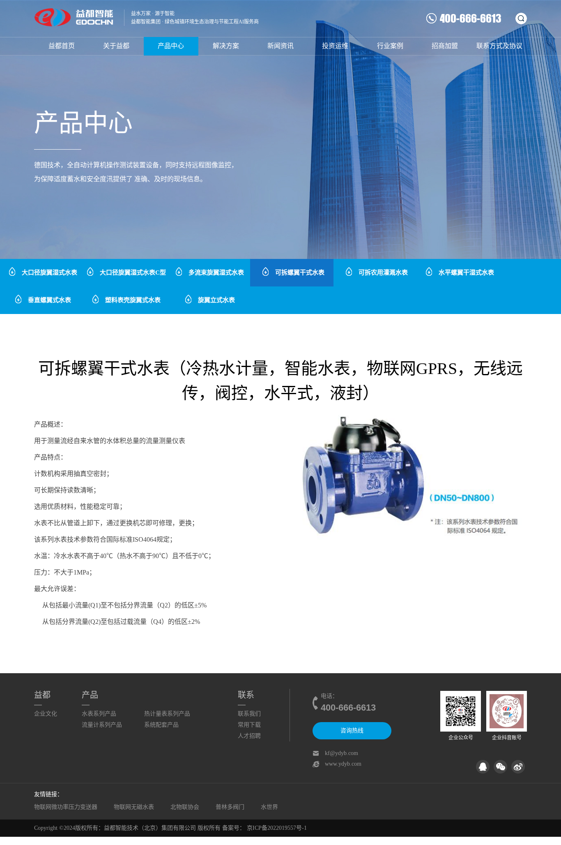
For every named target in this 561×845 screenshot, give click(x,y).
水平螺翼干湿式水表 (466, 272)
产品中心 (171, 45)
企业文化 (45, 714)
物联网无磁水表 (134, 807)
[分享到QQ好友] (483, 766)
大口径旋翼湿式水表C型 (133, 272)
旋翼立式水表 (216, 300)
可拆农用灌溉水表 (383, 272)
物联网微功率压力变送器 (65, 807)
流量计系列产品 (102, 725)
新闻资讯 (280, 45)
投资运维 (335, 45)
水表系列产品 (99, 714)
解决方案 (226, 45)
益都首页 (61, 45)
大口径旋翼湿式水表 (49, 272)
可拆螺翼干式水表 (299, 272)
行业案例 (390, 45)
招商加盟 (445, 45)
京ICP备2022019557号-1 (277, 828)
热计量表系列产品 (167, 714)
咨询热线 (351, 730)
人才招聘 (249, 736)
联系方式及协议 (499, 45)
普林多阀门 (230, 807)
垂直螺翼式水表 (49, 300)
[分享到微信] (500, 766)
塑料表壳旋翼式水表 (133, 300)
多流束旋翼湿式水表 (216, 272)
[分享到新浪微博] (518, 766)
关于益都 (116, 45)
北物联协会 (184, 807)
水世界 (269, 807)
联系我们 (249, 714)
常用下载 (249, 725)
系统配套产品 (161, 725)
